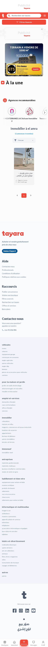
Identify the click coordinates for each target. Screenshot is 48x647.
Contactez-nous (8, 266)
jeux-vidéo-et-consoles (9, 531)
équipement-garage (8, 354)
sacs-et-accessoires (8, 494)
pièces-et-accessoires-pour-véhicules (14, 372)
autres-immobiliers (8, 439)
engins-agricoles (7, 360)
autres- (4, 576)
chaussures (6, 497)
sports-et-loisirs (7, 548)
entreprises (7, 459)
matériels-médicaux (8, 466)
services (5, 411)
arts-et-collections (8, 551)
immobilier (7, 417)
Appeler (36, 69)
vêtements (5, 491)
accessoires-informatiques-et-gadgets (14, 528)
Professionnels (8, 270)
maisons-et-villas (7, 424)
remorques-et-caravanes (10, 357)
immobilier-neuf (7, 452)
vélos (4, 560)
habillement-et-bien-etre (13, 478)
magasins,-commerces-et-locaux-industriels (16, 427)
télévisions (5, 522)
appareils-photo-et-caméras (11, 519)
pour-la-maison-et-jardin (13, 382)
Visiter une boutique (10, 295)
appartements (6, 433)
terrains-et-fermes (8, 442)
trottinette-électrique (9, 545)
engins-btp (5, 366)
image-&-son (6, 511)
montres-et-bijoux (8, 485)
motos (4, 348)
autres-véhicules (7, 363)
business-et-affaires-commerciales (13, 469)
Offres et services (9, 306)
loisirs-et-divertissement (13, 541)
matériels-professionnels (10, 463)
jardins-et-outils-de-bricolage (11, 386)
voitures (5, 351)
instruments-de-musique (10, 563)
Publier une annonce (10, 292)
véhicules (6, 345)
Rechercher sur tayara (10, 302)
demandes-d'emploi (8, 402)
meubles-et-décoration (9, 391)
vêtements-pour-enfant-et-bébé (12, 500)
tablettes (5, 534)
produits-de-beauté (8, 488)
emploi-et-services (10, 398)
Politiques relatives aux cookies (14, 277)
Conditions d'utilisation (11, 273)
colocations (6, 421)
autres (5, 572)
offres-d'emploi (7, 408)
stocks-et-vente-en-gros (10, 472)
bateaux (4, 369)
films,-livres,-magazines (10, 557)
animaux (5, 554)
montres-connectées (9, 516)
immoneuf (6, 449)
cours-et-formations (9, 405)
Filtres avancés (7, 299)
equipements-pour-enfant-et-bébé (13, 482)
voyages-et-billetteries (9, 566)
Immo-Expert (9, 251)
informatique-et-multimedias (15, 507)
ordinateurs (6, 513)
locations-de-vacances (9, 430)
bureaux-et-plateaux (8, 436)
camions (5, 375)
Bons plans (6, 309)
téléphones (5, 525)
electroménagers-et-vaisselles (12, 389)
